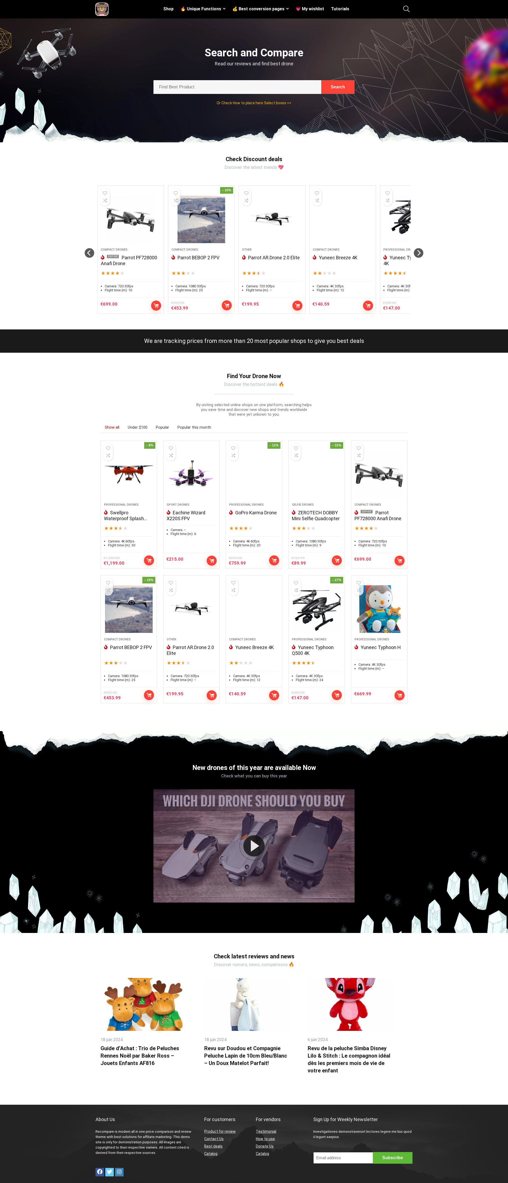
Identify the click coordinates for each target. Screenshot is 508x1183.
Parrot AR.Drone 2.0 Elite (274, 257)
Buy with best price (227, 305)
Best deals (213, 1146)
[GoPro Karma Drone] (254, 474)
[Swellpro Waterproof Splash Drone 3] (128, 474)
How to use (265, 1139)
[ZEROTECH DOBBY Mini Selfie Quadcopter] (316, 474)
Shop (168, 8)
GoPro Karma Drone (256, 512)
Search (338, 87)
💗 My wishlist (310, 8)
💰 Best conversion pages (258, 8)
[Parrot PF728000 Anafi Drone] (131, 219)
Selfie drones (303, 504)
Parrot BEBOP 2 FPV (198, 257)
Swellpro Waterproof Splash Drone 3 (124, 518)
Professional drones (400, 249)
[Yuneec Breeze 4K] (343, 219)
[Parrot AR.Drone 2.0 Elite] (272, 219)
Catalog (210, 1154)
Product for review (220, 1131)
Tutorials (340, 8)
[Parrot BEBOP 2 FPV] (201, 219)
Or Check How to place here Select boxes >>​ (254, 103)
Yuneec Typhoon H (381, 647)
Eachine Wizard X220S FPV (186, 515)
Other (247, 249)
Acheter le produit (156, 306)
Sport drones (178, 504)
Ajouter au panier (297, 306)
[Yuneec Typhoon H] (379, 609)
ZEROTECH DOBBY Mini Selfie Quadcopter (316, 515)
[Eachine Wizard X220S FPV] (191, 474)
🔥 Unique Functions (200, 8)
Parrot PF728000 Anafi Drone (378, 515)
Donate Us (265, 1146)
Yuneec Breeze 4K (338, 257)
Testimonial (266, 1131)
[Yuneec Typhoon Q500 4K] (316, 609)
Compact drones (114, 249)
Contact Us (214, 1139)
